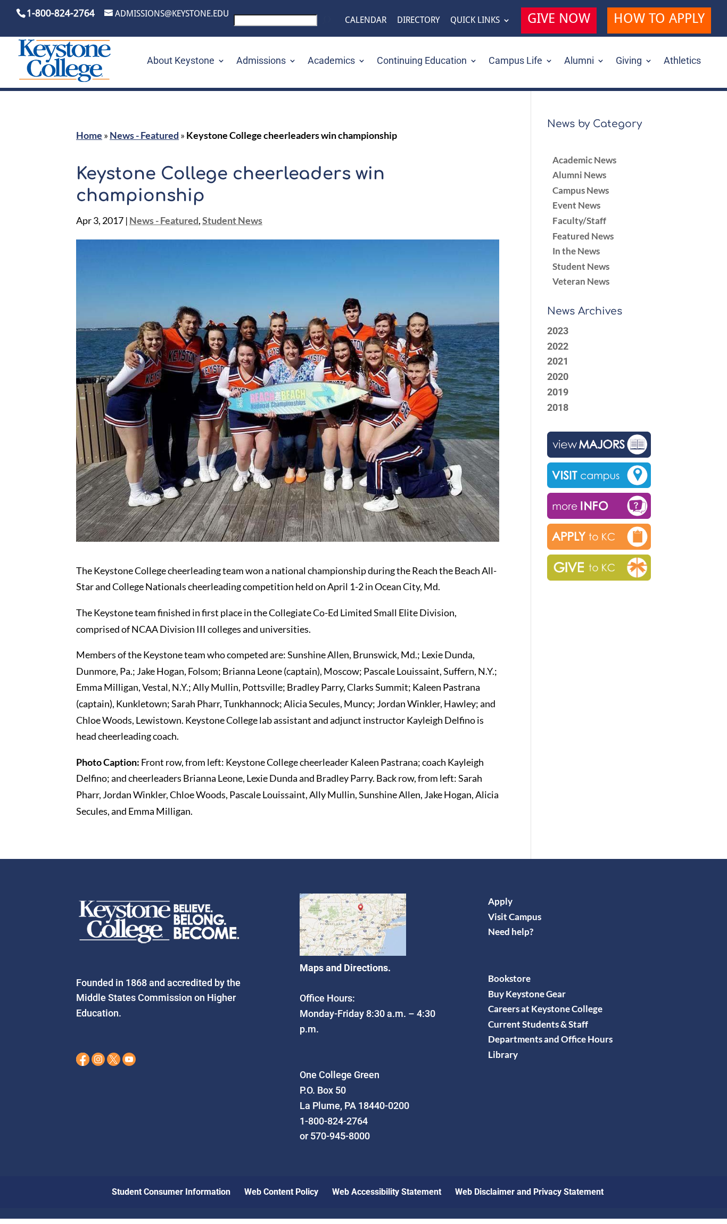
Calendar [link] (365, 20)
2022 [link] (557, 346)
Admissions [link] (261, 61)
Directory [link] (418, 20)
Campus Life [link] (515, 61)
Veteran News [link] (580, 281)
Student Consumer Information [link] (171, 1192)
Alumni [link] (579, 61)
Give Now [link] (558, 20)
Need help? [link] (510, 931)
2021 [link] (557, 361)
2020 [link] (557, 376)
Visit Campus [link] (514, 916)
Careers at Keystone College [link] (545, 1008)
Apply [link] (500, 901)
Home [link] (89, 135)
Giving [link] (629, 61)
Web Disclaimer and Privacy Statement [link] (529, 1192)
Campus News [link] (580, 190)
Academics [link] (331, 61)
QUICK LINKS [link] (475, 20)
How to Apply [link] (659, 20)
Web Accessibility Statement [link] (386, 1192)
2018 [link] (557, 407)
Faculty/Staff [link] (579, 220)
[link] (284, 23)
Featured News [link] (583, 236)
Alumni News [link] (579, 174)
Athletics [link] (682, 61)
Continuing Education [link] (422, 61)
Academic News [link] (584, 160)
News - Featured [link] (144, 135)
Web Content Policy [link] (281, 1192)
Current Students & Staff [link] (538, 1024)
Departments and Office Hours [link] (550, 1039)
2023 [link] (557, 330)
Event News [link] (576, 205)
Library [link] (503, 1054)
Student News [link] (232, 220)
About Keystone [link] (180, 61)
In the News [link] (576, 251)
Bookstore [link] (509, 978)
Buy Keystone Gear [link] (527, 993)
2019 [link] (557, 392)
